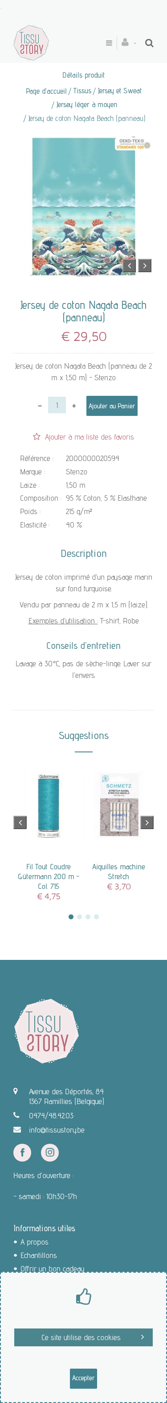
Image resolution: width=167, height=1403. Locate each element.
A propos (34, 1241)
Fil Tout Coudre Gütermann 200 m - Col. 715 (48, 876)
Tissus (82, 90)
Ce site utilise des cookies (81, 1337)
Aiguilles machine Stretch (118, 871)
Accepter (83, 1378)
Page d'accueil (46, 91)
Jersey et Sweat (120, 90)
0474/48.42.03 (51, 1115)
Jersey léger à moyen (87, 104)
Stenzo (76, 471)
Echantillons (38, 1255)
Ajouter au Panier (112, 406)
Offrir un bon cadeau (52, 1268)
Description (84, 553)
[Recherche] (149, 43)
